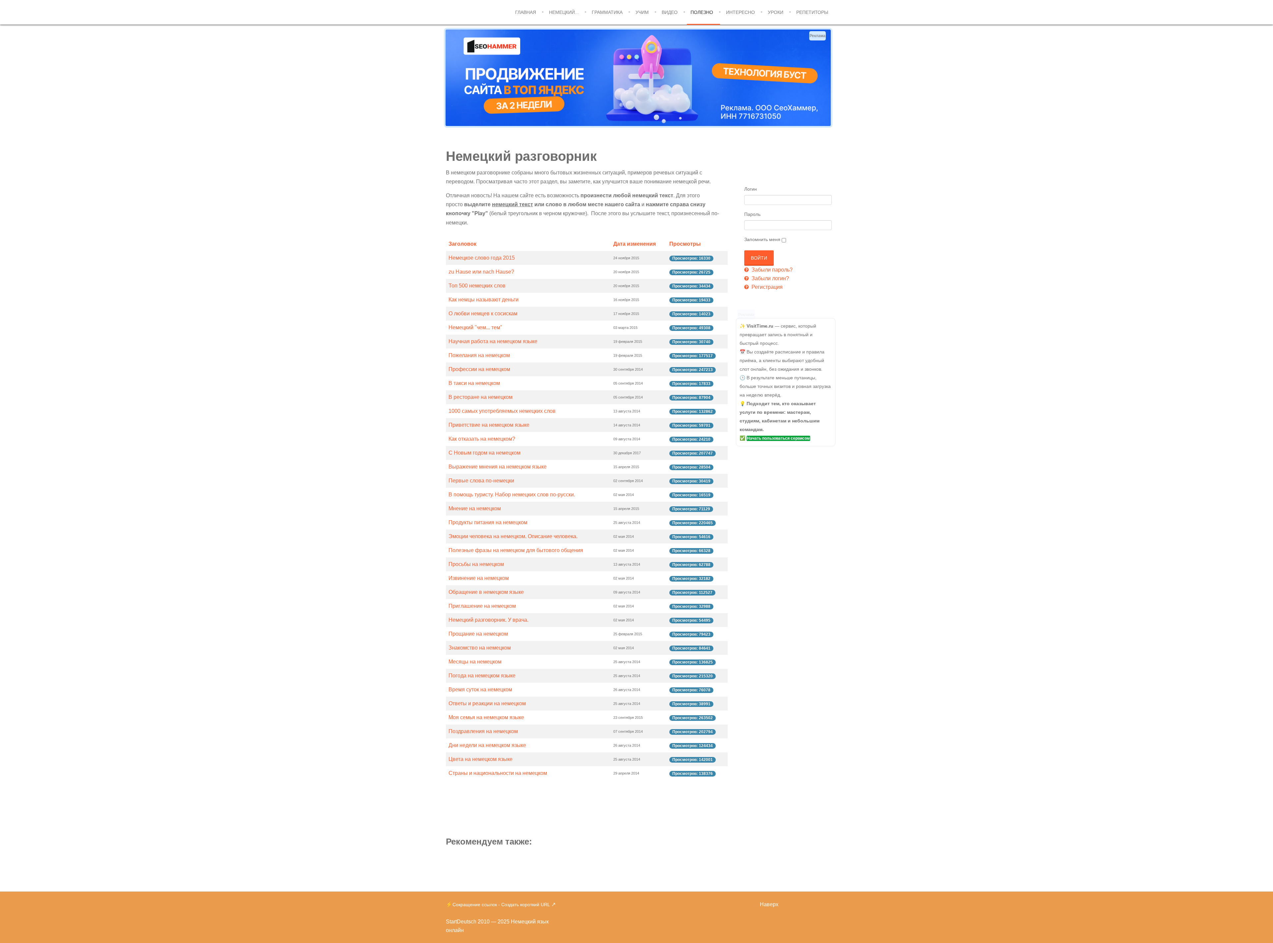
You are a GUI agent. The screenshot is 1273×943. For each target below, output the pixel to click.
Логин (750, 189)
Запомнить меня (762, 239)
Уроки (775, 12)
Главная (525, 12)
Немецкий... (564, 12)
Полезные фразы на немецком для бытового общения (516, 550)
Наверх (769, 904)
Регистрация (766, 287)
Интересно (740, 12)
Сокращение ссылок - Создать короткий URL (501, 904)
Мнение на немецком (475, 508)
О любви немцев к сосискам (483, 313)
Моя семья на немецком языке (486, 717)
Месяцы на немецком (475, 661)
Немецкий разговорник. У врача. (488, 620)
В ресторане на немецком (481, 397)
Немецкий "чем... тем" (475, 327)
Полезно (702, 12)
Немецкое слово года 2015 (482, 258)
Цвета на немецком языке (481, 759)
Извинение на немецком (479, 578)
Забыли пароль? (771, 270)
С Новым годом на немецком (484, 453)
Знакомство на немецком (480, 648)
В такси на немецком (474, 383)
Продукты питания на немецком (488, 522)
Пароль (752, 214)
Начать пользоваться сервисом (778, 438)
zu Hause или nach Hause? (481, 272)
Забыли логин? (769, 278)
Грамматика (607, 12)
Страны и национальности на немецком (498, 773)
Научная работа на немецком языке (493, 341)
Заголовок (462, 244)
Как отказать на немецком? (482, 439)
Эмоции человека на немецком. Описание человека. (513, 536)
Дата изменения (634, 244)
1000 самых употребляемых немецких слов (502, 411)
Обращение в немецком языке (486, 592)
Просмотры (685, 244)
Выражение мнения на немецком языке (498, 467)
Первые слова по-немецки (481, 480)
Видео (670, 12)
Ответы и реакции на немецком (487, 703)
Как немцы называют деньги (483, 299)
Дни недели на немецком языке (487, 745)
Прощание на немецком (478, 634)
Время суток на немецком (480, 689)
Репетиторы (812, 12)
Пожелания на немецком (479, 355)
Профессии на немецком (479, 369)
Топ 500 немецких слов (477, 285)
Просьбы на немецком (476, 564)
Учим (642, 12)
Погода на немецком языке (482, 675)
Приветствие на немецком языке (489, 425)
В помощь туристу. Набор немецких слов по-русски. (512, 494)
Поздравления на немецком (483, 731)
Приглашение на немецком (482, 606)
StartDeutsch (461, 921)
